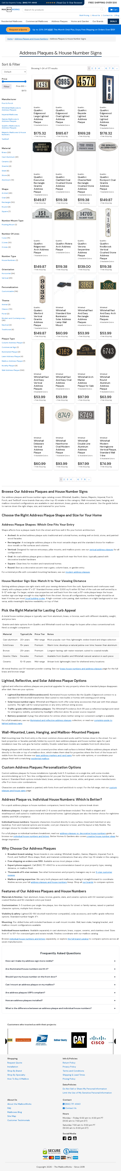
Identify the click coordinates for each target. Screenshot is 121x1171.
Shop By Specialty (16, 1074)
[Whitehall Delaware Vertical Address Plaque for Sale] (42, 420)
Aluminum (8, 180)
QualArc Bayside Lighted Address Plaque (82, 116)
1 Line (6, 238)
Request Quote (14, 1062)
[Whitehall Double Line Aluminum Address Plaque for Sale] (86, 420)
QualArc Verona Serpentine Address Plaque (84, 249)
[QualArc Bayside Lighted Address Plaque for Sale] (86, 89)
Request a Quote (18, 29)
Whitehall (59, 307)
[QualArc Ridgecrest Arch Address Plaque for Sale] (42, 222)
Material (6, 148)
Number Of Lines (10, 233)
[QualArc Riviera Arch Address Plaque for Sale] (64, 222)
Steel (5, 171)
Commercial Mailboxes (37, 21)
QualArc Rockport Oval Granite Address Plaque (108, 182)
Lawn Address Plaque (12, 356)
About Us (96, 15)
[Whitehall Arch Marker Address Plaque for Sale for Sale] (86, 356)
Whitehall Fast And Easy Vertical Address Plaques (41, 382)
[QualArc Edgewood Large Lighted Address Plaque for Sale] (42, 89)
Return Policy (69, 1062)
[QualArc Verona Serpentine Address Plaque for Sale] (86, 222)
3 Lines (6, 247)
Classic (7, 309)
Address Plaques (59, 21)
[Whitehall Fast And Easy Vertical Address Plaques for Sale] (42, 356)
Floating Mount (9, 224)
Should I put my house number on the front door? (31, 976)
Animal (6, 304)
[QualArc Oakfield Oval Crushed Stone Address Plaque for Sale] (64, 156)
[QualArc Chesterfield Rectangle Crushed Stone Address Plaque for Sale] (86, 156)
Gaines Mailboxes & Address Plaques (10, 120)
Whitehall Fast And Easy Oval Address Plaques (63, 381)
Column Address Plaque (13, 343)
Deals (113, 21)
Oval (5, 197)
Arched (7, 193)
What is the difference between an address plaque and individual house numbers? (48, 1008)
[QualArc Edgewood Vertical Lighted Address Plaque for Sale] (108, 89)
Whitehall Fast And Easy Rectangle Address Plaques (85, 316)
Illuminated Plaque (11, 352)
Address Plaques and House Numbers (31, 39)
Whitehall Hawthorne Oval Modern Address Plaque (63, 446)
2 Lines (6, 242)
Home (10, 39)
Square (6, 211)
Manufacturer (9, 99)
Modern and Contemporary (13, 319)
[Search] (102, 9)
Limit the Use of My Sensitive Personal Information (87, 1092)
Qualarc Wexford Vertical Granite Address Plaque (38, 318)
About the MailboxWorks (19, 1104)
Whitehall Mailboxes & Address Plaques (11, 109)
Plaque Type (8, 338)
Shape (5, 189)
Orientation (8, 269)
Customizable (10, 291)
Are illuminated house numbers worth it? (26, 969)
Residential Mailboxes (11, 21)
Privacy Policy (69, 1066)
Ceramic (7, 161)
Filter (6, 86)
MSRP (50, 29)
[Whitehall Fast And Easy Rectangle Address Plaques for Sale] (86, 289)
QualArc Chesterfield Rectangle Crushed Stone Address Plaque (86, 184)
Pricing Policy (69, 1078)
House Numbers (10, 260)
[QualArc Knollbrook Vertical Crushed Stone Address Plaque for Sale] (108, 222)
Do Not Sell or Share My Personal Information (85, 1088)
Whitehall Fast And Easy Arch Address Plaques (108, 315)
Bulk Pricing (84, 15)
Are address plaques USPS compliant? (25, 992)
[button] (113, 9)
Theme (5, 300)
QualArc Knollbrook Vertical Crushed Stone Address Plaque (108, 251)
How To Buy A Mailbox (18, 1078)
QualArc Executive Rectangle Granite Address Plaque (39, 184)
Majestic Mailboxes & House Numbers (14, 133)
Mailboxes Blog (14, 1112)
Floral (5, 314)
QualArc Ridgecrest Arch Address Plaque (41, 248)
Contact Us (108, 15)
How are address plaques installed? (24, 1000)
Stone (6, 175)
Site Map (11, 1116)
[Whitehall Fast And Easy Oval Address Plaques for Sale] (64, 356)
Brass (6, 152)
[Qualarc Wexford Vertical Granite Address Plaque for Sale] (42, 289)
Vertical (7, 278)
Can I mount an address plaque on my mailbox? (30, 984)
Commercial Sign (10, 347)
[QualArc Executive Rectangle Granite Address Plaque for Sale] (42, 156)
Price (4, 79)
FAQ (9, 1108)
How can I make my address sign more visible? (29, 961)
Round (6, 207)
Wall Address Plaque (13, 370)
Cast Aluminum (10, 157)
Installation (12, 1066)
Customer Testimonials (18, 1120)
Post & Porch (7, 103)
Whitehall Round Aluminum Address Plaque (105, 382)
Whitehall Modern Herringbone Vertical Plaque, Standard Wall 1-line (108, 448)
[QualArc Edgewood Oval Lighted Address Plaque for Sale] (64, 89)
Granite (6, 166)
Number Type (9, 256)
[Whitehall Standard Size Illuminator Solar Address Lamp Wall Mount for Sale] (64, 289)
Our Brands (98, 21)
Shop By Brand (14, 1070)
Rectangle (8, 202)
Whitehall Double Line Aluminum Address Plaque (84, 446)
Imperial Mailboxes (10, 114)
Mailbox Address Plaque (13, 361)
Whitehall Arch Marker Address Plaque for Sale (86, 381)
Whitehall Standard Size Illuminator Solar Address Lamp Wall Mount (63, 318)
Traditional (8, 329)
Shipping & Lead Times (74, 1074)
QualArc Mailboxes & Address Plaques (11, 127)
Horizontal (8, 273)
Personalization (10, 287)
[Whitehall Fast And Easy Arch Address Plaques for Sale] (108, 289)
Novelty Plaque (9, 365)
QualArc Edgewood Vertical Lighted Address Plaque (106, 118)
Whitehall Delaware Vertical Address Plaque (39, 446)
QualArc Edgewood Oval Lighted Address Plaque (62, 116)
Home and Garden (80, 21)
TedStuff (5, 139)
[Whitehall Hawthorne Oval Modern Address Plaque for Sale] (64, 420)
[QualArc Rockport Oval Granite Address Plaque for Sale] (108, 156)
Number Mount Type (12, 220)
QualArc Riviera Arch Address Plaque (64, 246)
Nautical (7, 325)
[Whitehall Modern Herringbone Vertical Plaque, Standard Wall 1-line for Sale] (108, 420)
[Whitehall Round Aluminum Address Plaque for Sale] (108, 356)
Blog (117, 15)
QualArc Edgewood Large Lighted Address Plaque (41, 116)
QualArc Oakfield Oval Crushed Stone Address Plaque (64, 182)
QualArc (37, 107)
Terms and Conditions (73, 1070)
